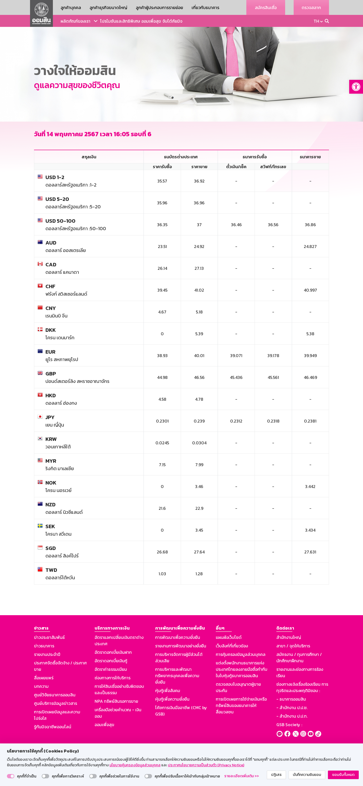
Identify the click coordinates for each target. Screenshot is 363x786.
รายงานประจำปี (47, 654)
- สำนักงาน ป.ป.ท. (291, 716)
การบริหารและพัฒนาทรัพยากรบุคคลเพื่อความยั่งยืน (177, 675)
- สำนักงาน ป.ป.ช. (291, 707)
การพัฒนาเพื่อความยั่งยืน (177, 637)
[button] (356, 87)
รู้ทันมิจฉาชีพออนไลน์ (52, 726)
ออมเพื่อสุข (151, 21)
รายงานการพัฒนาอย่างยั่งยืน (180, 646)
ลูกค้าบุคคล (71, 7)
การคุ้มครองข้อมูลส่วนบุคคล (240, 654)
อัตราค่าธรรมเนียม (111, 669)
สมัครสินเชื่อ (266, 7)
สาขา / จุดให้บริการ (293, 646)
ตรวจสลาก (311, 7)
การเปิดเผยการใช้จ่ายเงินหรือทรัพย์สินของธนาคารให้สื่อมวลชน (241, 705)
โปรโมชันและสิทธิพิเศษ (120, 21)
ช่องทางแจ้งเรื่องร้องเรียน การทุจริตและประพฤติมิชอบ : (302, 687)
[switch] (10, 776)
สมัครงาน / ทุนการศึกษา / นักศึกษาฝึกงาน (299, 657)
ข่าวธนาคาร (44, 646)
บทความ (41, 686)
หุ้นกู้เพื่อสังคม (167, 690)
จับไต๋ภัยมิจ (172, 21)
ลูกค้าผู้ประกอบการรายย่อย (159, 7)
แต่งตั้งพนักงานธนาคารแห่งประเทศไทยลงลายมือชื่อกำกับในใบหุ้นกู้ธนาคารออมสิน (241, 669)
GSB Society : (289, 724)
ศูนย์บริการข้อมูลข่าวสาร (55, 703)
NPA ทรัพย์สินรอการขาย (116, 701)
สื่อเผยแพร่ (43, 678)
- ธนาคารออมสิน (291, 699)
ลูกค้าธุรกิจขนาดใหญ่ (108, 7)
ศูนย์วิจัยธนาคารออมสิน (54, 695)
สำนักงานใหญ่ (288, 637)
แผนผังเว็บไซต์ (229, 637)
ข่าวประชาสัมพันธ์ (49, 637)
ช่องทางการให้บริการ (112, 678)
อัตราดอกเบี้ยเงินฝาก (113, 652)
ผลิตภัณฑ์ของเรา (75, 21)
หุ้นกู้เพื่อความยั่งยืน (172, 699)
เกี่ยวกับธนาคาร (205, 7)
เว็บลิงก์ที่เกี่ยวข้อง (232, 646)
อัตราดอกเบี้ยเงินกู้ (111, 660)
